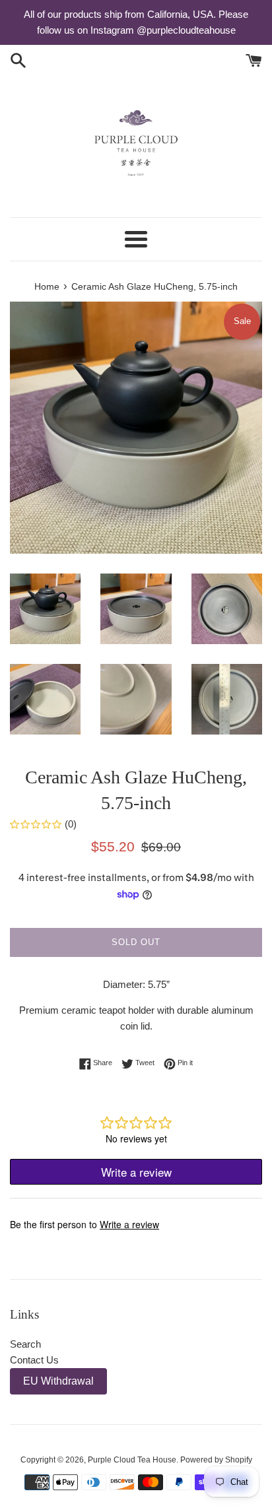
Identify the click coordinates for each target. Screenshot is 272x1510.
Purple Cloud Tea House (132, 1459)
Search (25, 1344)
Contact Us (34, 1359)
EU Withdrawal (58, 1381)
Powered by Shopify (216, 1459)
